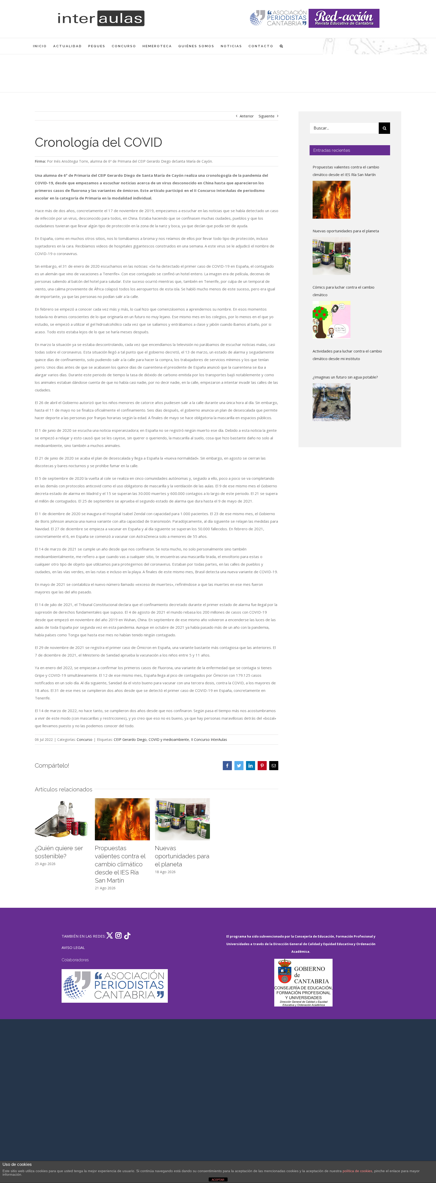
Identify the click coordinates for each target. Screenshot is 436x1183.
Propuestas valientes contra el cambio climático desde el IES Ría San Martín (120, 864)
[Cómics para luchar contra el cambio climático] (331, 320)
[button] (282, 46)
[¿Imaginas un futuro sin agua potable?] (331, 402)
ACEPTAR (218, 1179)
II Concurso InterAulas (209, 739)
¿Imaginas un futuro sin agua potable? (345, 377)
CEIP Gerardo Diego (130, 739)
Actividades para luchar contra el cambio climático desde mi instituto (347, 354)
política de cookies (357, 1171)
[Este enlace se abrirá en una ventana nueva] (303, 982)
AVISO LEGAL (73, 947)
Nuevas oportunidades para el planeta (182, 856)
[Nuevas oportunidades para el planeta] (331, 256)
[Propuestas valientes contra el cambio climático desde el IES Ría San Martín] (331, 200)
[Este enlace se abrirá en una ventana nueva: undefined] (279, 18)
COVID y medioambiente (169, 739)
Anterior (247, 115)
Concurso (84, 739)
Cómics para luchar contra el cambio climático (343, 291)
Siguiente (267, 115)
